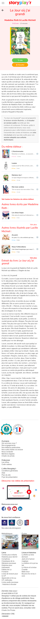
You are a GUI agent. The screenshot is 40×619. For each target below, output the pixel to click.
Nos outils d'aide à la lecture (12, 449)
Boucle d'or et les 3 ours (29, 574)
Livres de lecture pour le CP (10, 574)
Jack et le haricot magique (28, 560)
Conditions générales (10, 470)
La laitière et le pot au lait (30, 564)
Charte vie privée (8, 456)
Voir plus (33, 224)
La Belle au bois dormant (28, 555)
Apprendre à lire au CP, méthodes (9, 579)
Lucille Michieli (28, 20)
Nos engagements (8, 445)
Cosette (25, 569)
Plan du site (6, 475)
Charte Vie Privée (8, 610)
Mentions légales (8, 453)
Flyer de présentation (10, 477)
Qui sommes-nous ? (9, 443)
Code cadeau (7, 464)
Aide (3, 473)
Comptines (6, 559)
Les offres (5, 462)
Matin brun (26, 571)
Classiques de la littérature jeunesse (9, 562)
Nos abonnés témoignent (11, 528)
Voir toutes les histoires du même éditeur (18, 199)
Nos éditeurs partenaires (11, 447)
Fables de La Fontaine (6, 570)
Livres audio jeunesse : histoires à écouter (10, 583)
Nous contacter (7, 451)
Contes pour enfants (9, 554)
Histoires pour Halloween (7, 566)
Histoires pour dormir (9, 557)
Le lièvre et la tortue (29, 567)
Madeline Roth (11, 20)
